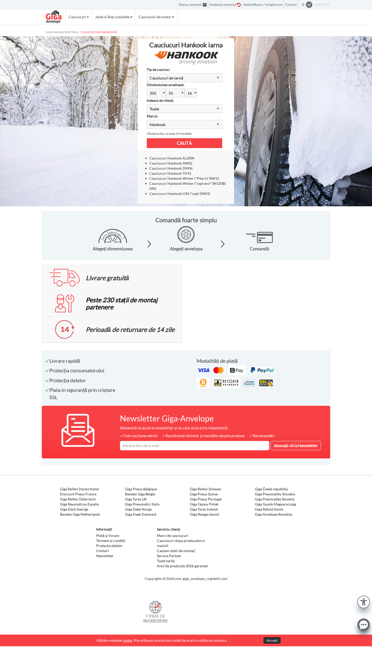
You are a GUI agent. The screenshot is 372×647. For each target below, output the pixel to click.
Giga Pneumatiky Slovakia (275, 494)
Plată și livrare (107, 535)
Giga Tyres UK (136, 499)
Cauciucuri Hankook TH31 (170, 173)
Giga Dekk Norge (138, 509)
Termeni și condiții (110, 540)
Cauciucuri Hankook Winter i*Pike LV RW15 (184, 178)
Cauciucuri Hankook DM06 (171, 168)
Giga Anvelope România (273, 514)
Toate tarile (166, 561)
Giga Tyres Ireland (204, 509)
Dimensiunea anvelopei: (165, 85)
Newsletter (105, 556)
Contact (102, 551)
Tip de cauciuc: (158, 69)
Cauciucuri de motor (155, 17)
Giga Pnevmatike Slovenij (274, 499)
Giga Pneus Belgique (141, 489)
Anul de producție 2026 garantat (182, 566)
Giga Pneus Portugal (206, 499)
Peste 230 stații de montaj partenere (121, 303)
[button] (363, 601)
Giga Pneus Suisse (204, 494)
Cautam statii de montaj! (176, 551)
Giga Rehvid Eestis (269, 509)
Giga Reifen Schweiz (205, 489)
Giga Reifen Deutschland (79, 489)
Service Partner (169, 556)
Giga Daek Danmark (140, 514)
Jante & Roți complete (112, 17)
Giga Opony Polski (204, 504)
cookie (127, 640)
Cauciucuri (77, 17)
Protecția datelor (109, 545)
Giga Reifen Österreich (78, 499)
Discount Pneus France (78, 494)
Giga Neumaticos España (79, 504)
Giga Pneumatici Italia (142, 504)
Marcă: (152, 116)
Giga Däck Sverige (74, 509)
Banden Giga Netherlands (80, 514)
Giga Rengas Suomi (204, 514)
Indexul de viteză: (160, 100)
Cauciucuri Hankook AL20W (171, 158)
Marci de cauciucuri (172, 535)
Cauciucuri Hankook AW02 (170, 163)
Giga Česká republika (271, 489)
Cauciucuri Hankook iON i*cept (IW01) (179, 193)
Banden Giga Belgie (140, 494)
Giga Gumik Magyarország (275, 504)
